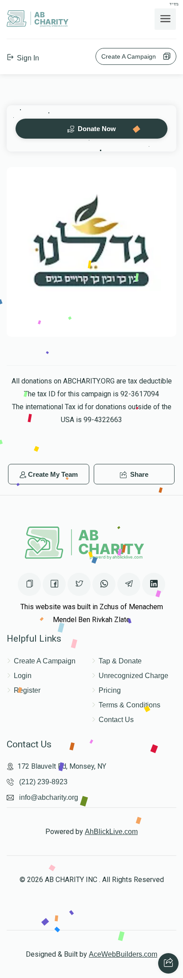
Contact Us (116, 719)
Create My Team (53, 474)
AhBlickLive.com (111, 831)
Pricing (110, 690)
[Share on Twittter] (79, 584)
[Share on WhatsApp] (103, 584)
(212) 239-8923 (43, 782)
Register (27, 690)
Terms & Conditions (129, 705)
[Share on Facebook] (54, 584)
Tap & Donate (120, 661)
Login (23, 675)
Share (138, 474)
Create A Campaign (131, 56)
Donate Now (96, 128)
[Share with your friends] (168, 963)
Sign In (27, 58)
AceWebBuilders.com (123, 954)
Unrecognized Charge (133, 675)
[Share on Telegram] (128, 584)
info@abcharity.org (48, 797)
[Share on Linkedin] (153, 584)
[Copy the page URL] (29, 584)
